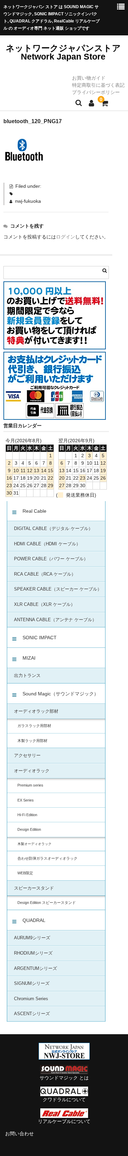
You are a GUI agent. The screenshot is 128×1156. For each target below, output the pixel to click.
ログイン (65, 237)
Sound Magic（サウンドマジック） (61, 693)
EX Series (25, 800)
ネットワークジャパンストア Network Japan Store (63, 52)
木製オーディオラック (34, 844)
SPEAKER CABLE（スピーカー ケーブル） (58, 589)
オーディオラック (31, 771)
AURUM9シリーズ (32, 938)
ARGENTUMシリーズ (35, 968)
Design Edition (29, 829)
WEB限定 (25, 873)
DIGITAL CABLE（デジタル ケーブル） (53, 528)
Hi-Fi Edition (27, 815)
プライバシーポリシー (96, 92)
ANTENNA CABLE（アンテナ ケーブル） (55, 619)
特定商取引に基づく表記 (98, 85)
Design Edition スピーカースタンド (46, 903)
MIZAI (29, 658)
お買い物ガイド (88, 78)
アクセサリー (27, 755)
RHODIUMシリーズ (33, 953)
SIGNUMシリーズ (31, 983)
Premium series (30, 785)
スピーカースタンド (34, 888)
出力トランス (27, 675)
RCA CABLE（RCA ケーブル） (45, 574)
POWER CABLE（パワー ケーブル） (51, 559)
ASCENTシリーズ (32, 1013)
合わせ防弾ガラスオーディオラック (47, 858)
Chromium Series (31, 998)
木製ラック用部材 (32, 741)
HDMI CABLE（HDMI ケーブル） (47, 544)
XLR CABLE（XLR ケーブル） (44, 604)
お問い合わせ (19, 1133)
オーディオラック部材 (36, 711)
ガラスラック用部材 (34, 726)
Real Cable (34, 511)
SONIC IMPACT (40, 637)
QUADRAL (34, 920)
